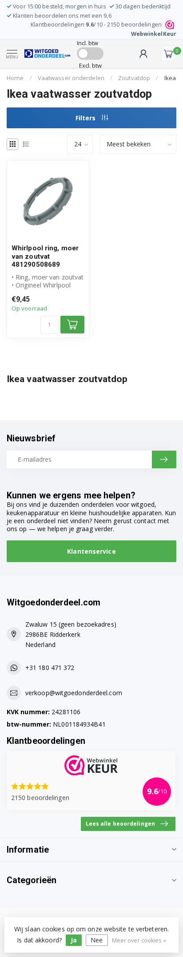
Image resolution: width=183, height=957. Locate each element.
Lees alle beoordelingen (120, 823)
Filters (86, 118)
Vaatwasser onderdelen (71, 78)
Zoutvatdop (134, 78)
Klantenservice (91, 551)
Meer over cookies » (139, 940)
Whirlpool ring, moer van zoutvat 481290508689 (45, 256)
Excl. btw (90, 65)
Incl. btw (88, 43)
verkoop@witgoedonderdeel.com (73, 693)
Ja (74, 940)
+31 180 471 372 (50, 667)
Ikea (170, 78)
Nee (97, 940)
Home (15, 78)
